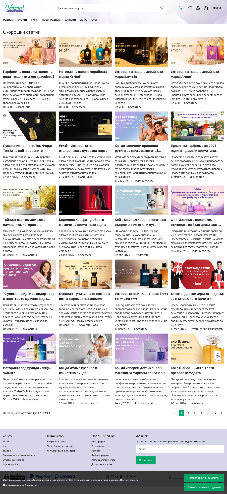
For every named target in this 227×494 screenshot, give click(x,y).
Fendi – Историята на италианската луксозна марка (83, 148)
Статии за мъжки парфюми (206, 329)
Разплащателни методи (103, 459)
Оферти (22, 19)
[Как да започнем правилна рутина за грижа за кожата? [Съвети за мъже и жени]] (141, 126)
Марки (34, 19)
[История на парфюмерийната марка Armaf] (197, 52)
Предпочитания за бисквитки (20, 485)
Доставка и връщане (101, 464)
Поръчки (95, 450)
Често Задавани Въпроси (59, 446)
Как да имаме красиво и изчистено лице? (78, 370)
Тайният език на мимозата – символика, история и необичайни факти (25, 222)
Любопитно (23, 107)
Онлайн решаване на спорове (62, 450)
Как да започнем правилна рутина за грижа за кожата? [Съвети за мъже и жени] (136, 148)
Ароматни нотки (89, 325)
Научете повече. (129, 479)
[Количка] (206, 8)
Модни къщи (85, 177)
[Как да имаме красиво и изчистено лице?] (85, 348)
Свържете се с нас (56, 441)
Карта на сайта (10, 464)
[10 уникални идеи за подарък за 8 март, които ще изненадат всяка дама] (29, 274)
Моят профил (98, 441)
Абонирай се (145, 460)
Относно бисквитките (13, 459)
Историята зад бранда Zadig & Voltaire (27, 370)
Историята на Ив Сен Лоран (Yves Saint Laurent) (141, 296)
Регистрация (97, 446)
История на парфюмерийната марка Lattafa (139, 74)
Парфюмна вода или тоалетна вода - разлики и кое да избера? (28, 74)
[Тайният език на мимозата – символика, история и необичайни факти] (29, 200)
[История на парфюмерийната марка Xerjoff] (85, 52)
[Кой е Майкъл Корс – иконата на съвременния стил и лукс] (141, 200)
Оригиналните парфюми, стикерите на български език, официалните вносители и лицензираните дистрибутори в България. (196, 222)
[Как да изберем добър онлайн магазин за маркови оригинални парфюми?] (141, 348)
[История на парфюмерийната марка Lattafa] (141, 52)
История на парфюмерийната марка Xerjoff (83, 74)
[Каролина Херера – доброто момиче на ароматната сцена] (85, 200)
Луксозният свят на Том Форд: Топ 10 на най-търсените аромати (27, 148)
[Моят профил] (198, 8)
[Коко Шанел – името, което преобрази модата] (197, 348)
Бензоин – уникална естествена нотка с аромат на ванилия (84, 296)
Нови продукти (51, 19)
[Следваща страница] (221, 413)
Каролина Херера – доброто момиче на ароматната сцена (82, 222)
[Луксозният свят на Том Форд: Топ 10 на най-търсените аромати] (29, 126)
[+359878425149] (181, 8)
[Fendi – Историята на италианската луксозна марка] (85, 126)
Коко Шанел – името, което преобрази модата (192, 370)
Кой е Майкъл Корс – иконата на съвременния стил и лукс (140, 222)
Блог (94, 19)
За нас (83, 19)
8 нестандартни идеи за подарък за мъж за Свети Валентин (197, 296)
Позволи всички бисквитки (204, 477)
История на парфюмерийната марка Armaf (195, 74)
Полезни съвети (143, 181)
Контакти (70, 19)
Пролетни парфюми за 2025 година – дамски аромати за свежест (193, 148)
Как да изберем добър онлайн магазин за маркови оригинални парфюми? (141, 370)
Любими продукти (100, 455)
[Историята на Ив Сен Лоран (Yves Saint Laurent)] (141, 274)
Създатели (79, 107)
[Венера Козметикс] (22, 7)
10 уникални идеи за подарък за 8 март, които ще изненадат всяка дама (28, 296)
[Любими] (190, 8)
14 (215, 413)
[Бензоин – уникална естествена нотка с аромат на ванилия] (85, 274)
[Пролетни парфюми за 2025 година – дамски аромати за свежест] (197, 126)
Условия (7, 450)
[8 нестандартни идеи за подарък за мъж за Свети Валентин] (197, 274)
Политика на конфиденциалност (19, 455)
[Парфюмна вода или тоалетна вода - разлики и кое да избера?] (29, 52)
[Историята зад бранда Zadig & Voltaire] (29, 348)
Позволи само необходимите (204, 487)
